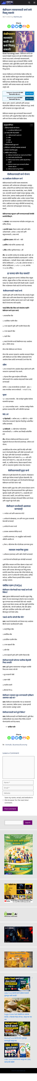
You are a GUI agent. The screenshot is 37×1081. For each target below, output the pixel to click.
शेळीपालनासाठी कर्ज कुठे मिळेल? (15, 169)
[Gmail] (24, 26)
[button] (29, 2)
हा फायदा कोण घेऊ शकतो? (12, 133)
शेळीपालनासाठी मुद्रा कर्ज (11, 145)
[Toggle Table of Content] (31, 124)
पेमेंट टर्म (10, 142)
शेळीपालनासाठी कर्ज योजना (12, 128)
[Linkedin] (20, 26)
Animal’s (8, 744)
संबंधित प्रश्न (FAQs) (11, 153)
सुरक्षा (9, 140)
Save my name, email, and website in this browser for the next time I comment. (19, 800)
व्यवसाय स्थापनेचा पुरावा (11, 150)
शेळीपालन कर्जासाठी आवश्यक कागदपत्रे (15, 147)
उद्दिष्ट (9, 137)
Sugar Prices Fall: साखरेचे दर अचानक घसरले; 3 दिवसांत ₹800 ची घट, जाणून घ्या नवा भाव (18, 1017)
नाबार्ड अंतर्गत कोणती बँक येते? (15, 157)
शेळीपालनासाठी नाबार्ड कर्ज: (15, 135)
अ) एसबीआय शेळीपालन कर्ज (14, 130)
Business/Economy (20, 744)
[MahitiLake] (7, 2)
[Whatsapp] (9, 26)
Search (27, 822)
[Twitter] (16, 26)
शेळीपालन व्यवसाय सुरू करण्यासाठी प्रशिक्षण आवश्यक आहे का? (18, 165)
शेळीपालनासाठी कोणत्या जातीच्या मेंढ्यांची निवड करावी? (19, 161)
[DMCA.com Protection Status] (10, 916)
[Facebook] (13, 26)
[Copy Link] (28, 26)
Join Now (29, 93)
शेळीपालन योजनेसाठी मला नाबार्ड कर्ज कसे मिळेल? (20, 155)
